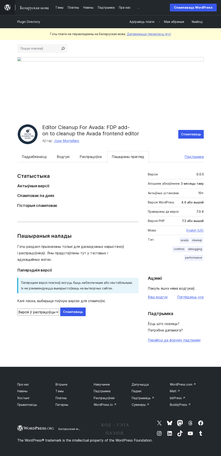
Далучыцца (140, 384)
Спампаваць (191, 134)
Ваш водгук (158, 297)
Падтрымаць (143, 398)
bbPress (177, 398)
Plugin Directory (28, 21)
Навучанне (102, 384)
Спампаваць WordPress (193, 7)
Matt (175, 391)
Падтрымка (194, 157)
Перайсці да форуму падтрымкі (174, 340)
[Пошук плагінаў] (63, 48)
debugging (195, 249)
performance (193, 257)
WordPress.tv (105, 404)
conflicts (179, 249)
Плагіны (61, 398)
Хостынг (23, 398)
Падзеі (136, 391)
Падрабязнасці (34, 157)
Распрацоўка (91, 157)
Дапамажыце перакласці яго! (149, 34)
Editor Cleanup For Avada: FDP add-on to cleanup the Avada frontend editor (90, 130)
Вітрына (61, 384)
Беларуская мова (70, 429)
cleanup (197, 240)
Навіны (22, 391)
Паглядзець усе (190, 297)
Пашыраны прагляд (128, 157)
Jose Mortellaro (66, 141)
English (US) (195, 230)
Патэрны (61, 404)
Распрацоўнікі (104, 398)
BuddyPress (180, 404)
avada (184, 240)
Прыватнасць (27, 404)
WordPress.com (183, 384)
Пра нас (23, 384)
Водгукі (63, 157)
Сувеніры (140, 404)
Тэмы (59, 391)
